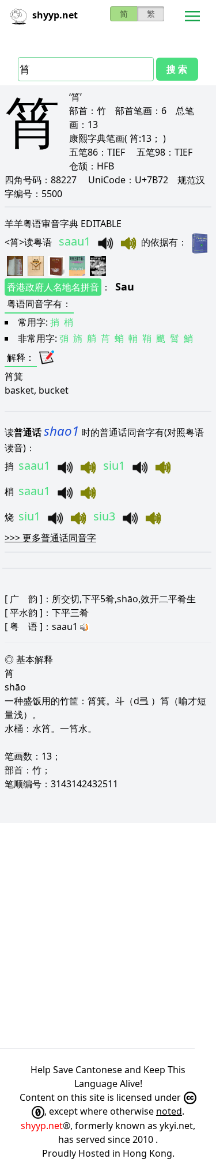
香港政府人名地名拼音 (53, 287)
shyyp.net (42, 1125)
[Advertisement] (108, 936)
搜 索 (176, 69)
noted (169, 1111)
